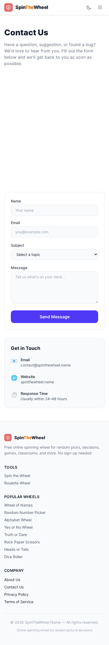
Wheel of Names (18, 505)
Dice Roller (13, 556)
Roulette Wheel (17, 483)
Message (19, 267)
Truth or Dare (15, 534)
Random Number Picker (25, 512)
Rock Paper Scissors (22, 542)
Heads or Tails (16, 549)
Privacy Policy (16, 594)
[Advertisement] (54, 129)
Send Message (55, 316)
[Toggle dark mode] (89, 7)
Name (16, 201)
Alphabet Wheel (17, 520)
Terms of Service (18, 601)
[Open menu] (100, 7)
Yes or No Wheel (18, 527)
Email (15, 222)
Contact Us (14, 587)
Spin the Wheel (17, 475)
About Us (12, 579)
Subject (17, 245)
